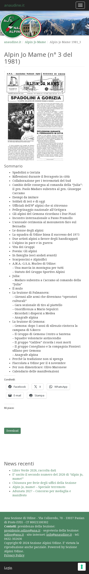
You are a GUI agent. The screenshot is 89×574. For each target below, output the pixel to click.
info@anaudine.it (59, 534)
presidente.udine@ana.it (22, 530)
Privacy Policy (14, 555)
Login (8, 567)
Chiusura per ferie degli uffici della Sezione (44, 482)
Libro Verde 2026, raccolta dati (34, 470)
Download (12, 430)
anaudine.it (14, 5)
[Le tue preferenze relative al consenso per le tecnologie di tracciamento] (82, 567)
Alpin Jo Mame (35, 42)
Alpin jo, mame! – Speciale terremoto (38, 487)
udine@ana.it (14, 534)
